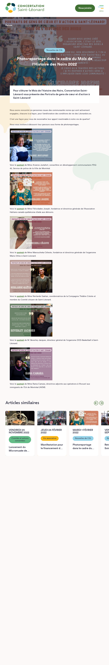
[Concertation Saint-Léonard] (24, 8)
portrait (20, 165)
